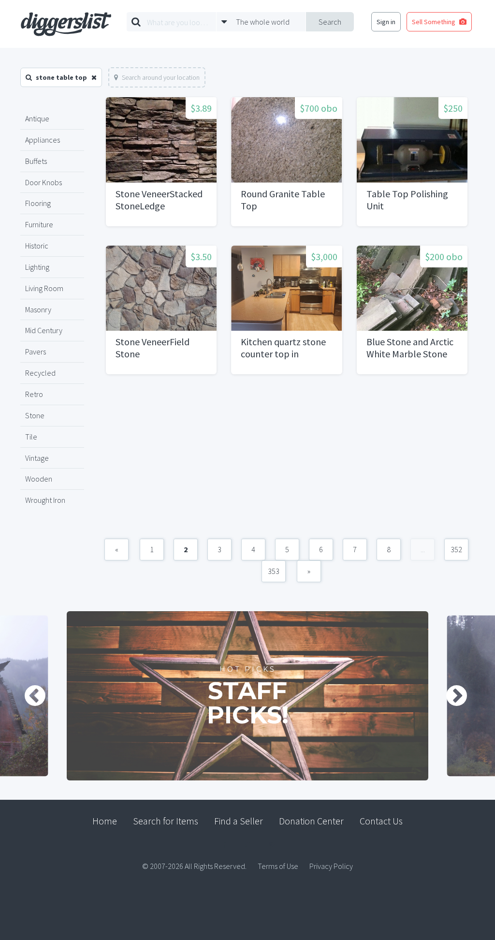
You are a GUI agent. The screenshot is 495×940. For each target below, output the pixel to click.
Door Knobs (43, 182)
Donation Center (311, 821)
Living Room (44, 288)
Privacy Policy (331, 866)
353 (273, 571)
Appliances (42, 140)
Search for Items (165, 821)
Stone (34, 415)
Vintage (37, 458)
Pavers (35, 351)
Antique (37, 118)
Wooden (38, 479)
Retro (34, 394)
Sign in (386, 21)
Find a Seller (238, 821)
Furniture (39, 224)
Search (330, 22)
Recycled (40, 373)
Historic (36, 245)
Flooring (38, 203)
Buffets (36, 161)
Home (104, 821)
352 (456, 549)
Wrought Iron (45, 500)
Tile (31, 436)
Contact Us (381, 821)
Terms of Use (278, 866)
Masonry (38, 309)
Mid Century (43, 330)
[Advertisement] (287, 461)
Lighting (37, 267)
